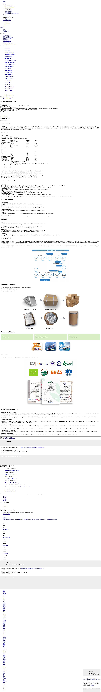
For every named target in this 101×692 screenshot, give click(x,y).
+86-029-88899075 (6, 513)
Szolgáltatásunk (7, 19)
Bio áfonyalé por (8, 82)
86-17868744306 (5, 545)
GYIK (6, 18)
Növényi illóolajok (8, 12)
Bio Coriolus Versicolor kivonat (11, 482)
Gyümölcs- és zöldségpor (9, 10)
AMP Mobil (5, 518)
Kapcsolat (4, 25)
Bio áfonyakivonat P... (9, 86)
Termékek (4, 30)
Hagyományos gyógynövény (14, 519)
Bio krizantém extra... (9, 78)
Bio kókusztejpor (8, 70)
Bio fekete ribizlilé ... (9, 90)
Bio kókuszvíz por (8, 74)
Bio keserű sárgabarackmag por (10, 438)
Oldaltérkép (4, 517)
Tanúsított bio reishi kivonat (11, 478)
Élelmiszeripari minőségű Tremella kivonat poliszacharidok (17, 486)
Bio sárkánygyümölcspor (10, 54)
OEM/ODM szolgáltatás (7, 20)
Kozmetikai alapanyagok (9, 7)
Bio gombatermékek (8, 8)
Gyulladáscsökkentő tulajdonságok (25, 519)
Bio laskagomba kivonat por (7, 437)
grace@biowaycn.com (6, 514)
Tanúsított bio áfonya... (10, 62)
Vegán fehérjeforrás (6, 519)
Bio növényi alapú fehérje (7, 35)
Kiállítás (6, 23)
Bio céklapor (7, 50)
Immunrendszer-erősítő (53, 519)
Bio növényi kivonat (8, 9)
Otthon (4, 3)
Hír (3, 14)
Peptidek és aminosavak (9, 5)
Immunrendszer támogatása (44, 519)
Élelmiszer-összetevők (8, 11)
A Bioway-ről (5, 506)
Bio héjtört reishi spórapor (10, 474)
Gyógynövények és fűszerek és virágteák (11, 13)
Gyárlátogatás (7, 24)
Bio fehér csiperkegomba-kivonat (12, 470)
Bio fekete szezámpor (9, 94)
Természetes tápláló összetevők (10, 6)
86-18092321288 (5, 553)
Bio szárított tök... (8, 58)
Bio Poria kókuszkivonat (10, 491)
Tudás (6, 16)
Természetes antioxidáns (35, 519)
